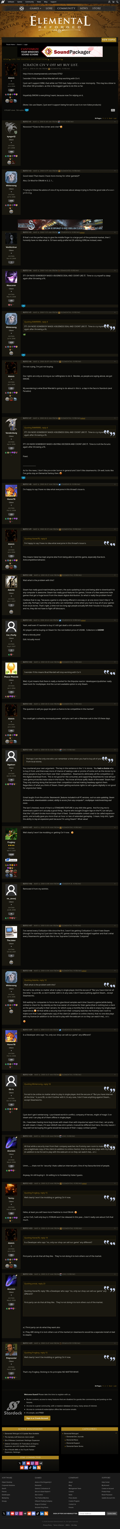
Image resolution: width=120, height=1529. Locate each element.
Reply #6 (27, 361)
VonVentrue (11, 247)
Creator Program (74, 1501)
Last (115, 118)
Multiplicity (5, 1498)
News (39, 2)
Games (19, 2)
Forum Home (10, 44)
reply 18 (47, 1084)
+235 (11, 201)
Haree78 (11, 499)
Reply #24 (27, 1274)
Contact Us (72, 1504)
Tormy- (11, 1198)
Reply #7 (27, 418)
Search (19, 44)
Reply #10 (27, 575)
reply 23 (41, 1283)
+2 (11, 650)
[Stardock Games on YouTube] (28, 1463)
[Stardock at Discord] (26, 1467)
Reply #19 (27, 1030)
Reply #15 (27, 827)
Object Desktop (7, 1482)
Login (26, 44)
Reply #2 (27, 171)
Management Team (75, 1488)
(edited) (82, 233)
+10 (11, 780)
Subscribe (112, 1513)
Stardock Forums (70, 232)
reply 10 (43, 980)
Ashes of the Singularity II (43, 1482)
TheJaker (11, 940)
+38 (11, 1166)
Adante (11, 589)
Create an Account (108, 1488)
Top (115, 122)
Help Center (106, 1482)
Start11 (4, 1488)
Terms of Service (58, 1525)
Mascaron (11, 285)
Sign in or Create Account (37, 1418)
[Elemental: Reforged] (60, 24)
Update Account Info (108, 1498)
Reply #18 (27, 971)
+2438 (11, 854)
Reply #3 (27, 232)
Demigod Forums (69, 270)
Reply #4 (27, 270)
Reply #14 (27, 750)
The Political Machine (42, 1498)
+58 (11, 1213)
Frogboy (11, 842)
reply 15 (43, 1193)
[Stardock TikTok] (30, 1467)
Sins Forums (67, 122)
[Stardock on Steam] (41, 1463)
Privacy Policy (47, 1525)
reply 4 (45, 322)
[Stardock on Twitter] (20, 1463)
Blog (45, 2)
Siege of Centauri (40, 1504)
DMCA (68, 1525)
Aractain (11, 1150)
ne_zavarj (11, 898)
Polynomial (11, 1358)
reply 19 (44, 1237)
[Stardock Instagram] (37, 1463)
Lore (49, 8)
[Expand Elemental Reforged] (62, 1433)
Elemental (38, 1485)
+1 (11, 262)
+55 (11, 90)
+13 (11, 1104)
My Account (105, 1485)
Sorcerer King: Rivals (41, 1507)
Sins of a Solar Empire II (42, 1491)
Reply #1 (27, 122)
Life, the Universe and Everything (30, 59)
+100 (11, 152)
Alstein (11, 77)
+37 (11, 1373)
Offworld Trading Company (43, 1501)
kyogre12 (11, 136)
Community (29, 2)
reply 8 (44, 538)
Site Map (74, 1525)
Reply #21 (27, 1136)
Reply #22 (27, 1183)
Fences (4, 1491)
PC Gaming (55, 59)
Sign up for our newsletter (65, 1513)
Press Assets (73, 1498)
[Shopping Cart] (113, 1)
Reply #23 (27, 1228)
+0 (11, 605)
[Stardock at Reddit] (22, 1467)
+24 (11, 514)
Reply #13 (27, 704)
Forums (71, 1507)
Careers (71, 1491)
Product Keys (106, 1491)
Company (74, 1478)
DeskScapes (6, 1495)
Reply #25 (27, 1343)
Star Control (39, 1495)
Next (110, 118)
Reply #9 (27, 529)
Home (6, 59)
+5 (11, 914)
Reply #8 (27, 484)
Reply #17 (27, 926)
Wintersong (11, 185)
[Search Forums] (117, 1)
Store (96, 8)
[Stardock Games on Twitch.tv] (32, 1463)
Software (11, 2)
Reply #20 (27, 1075)
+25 (11, 300)
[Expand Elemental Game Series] (65, 1446)
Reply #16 (27, 884)
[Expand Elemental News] (65, 1440)
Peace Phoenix (11, 676)
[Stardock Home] (3, 1)
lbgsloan (11, 764)
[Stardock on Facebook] (24, 1463)
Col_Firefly (11, 635)
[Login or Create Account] (109, 1)
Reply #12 (27, 662)
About (71, 1482)
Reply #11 (27, 620)
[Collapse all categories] (116, 1433)
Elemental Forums (60, 69)
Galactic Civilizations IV (42, 1488)
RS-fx (11, 1089)
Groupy (4, 1501)
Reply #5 (27, 312)
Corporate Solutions (8, 1485)
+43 (11, 448)
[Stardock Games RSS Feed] (39, 1467)
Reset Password (107, 1495)
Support (53, 2)
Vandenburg (11, 432)
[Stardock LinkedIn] (34, 1467)
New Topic (109, 39)
